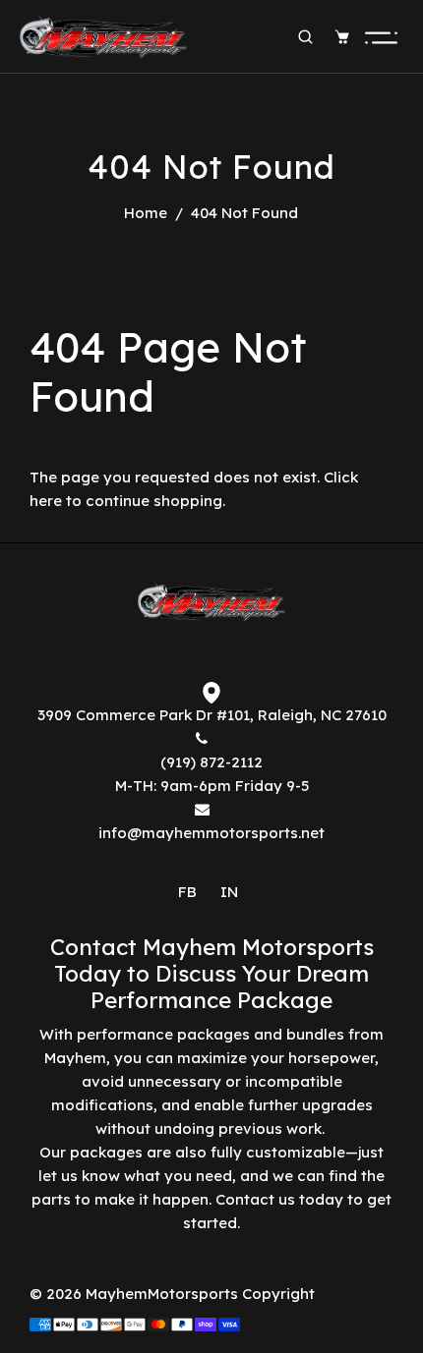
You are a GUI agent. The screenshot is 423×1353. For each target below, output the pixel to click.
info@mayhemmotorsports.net (211, 832)
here (46, 500)
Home (145, 212)
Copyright (278, 1293)
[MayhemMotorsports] (103, 35)
